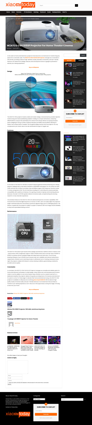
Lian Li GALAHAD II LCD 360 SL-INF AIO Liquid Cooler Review (78, 74)
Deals (49, 12)
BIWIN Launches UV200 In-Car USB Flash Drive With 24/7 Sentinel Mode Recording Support (79, 148)
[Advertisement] (46, 32)
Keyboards (18, 15)
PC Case (18, 22)
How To (65, 12)
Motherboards (19, 19)
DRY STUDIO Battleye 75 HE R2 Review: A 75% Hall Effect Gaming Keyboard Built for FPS (79, 138)
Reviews (19, 12)
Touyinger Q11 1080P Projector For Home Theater (22, 319)
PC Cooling (18, 23)
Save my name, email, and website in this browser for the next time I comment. (29, 382)
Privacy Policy (15, 407)
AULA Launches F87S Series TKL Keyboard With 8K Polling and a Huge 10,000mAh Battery (79, 179)
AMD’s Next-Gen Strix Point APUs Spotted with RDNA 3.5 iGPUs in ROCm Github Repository (79, 102)
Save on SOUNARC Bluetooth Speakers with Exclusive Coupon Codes (53, 348)
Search (65, 53)
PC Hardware (28, 12)
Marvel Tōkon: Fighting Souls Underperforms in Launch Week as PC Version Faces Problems (79, 168)
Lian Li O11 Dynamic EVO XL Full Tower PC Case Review (78, 65)
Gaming (36, 12)
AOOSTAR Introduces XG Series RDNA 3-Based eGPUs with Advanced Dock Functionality (79, 92)
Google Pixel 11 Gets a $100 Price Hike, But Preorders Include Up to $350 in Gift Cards (27, 348)
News (13, 12)
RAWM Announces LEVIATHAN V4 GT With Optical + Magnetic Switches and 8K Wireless (79, 158)
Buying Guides (56, 12)
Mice (17, 14)
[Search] (76, 5)
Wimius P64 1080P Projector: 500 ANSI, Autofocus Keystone (29, 293)
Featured (43, 12)
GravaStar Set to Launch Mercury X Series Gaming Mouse (79, 82)
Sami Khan (9, 48)
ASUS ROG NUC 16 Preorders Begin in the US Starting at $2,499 (39, 348)
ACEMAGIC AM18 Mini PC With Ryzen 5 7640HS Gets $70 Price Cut (13, 348)
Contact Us (8, 407)
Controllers (18, 17)
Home (8, 12)
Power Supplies (19, 20)
